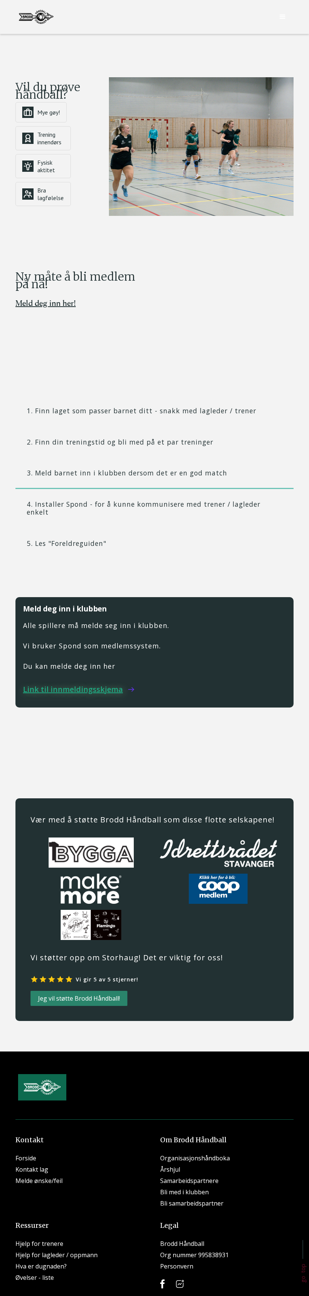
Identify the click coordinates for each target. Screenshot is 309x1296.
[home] (36, 17)
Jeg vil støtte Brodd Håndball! (79, 998)
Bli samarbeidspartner (191, 1203)
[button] (283, 17)
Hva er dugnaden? (41, 1266)
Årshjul (170, 1169)
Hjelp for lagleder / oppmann (56, 1255)
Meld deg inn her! (45, 303)
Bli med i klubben (184, 1192)
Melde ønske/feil (39, 1181)
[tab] (154, 411)
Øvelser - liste (34, 1277)
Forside (25, 1158)
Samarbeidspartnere (189, 1181)
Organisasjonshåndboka (195, 1158)
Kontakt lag (31, 1169)
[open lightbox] (201, 146)
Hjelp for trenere (39, 1243)
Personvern (176, 1266)
